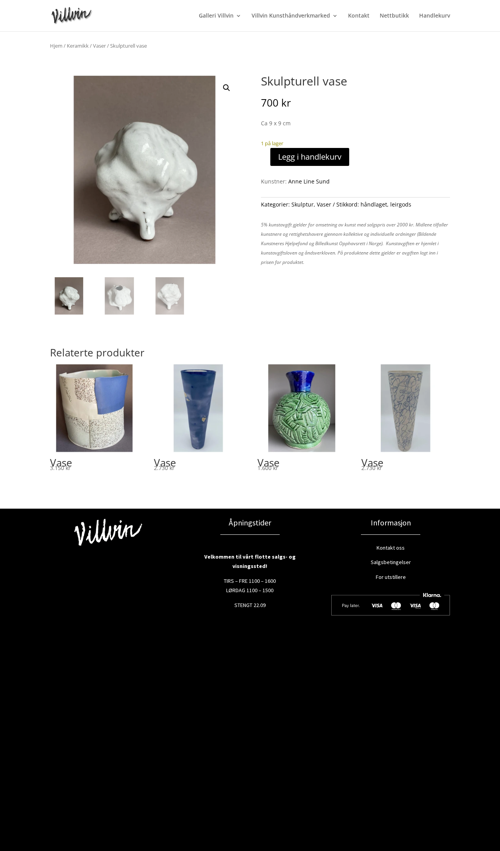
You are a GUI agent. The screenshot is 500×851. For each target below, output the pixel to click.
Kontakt (359, 16)
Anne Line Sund (309, 181)
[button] (227, 88)
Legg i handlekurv (309, 156)
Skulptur (302, 204)
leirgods (400, 204)
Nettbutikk (394, 16)
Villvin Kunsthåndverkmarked (291, 16)
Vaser (99, 45)
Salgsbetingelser (391, 562)
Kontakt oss (391, 547)
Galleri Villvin (216, 16)
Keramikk (78, 45)
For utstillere (391, 576)
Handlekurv (434, 16)
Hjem (56, 45)
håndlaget (374, 204)
